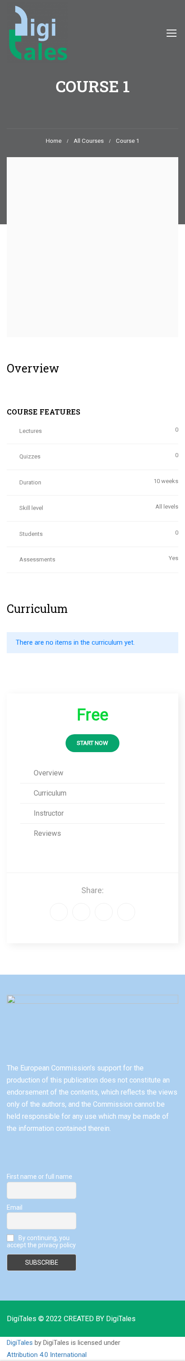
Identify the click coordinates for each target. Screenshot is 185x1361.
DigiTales (20, 1343)
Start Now (92, 743)
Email (14, 1207)
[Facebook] (59, 912)
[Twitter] (104, 912)
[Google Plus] (81, 912)
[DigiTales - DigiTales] (37, 32)
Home (54, 140)
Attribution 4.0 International (47, 1355)
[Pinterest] (126, 912)
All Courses (89, 140)
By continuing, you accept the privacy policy (41, 1241)
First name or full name (39, 1176)
